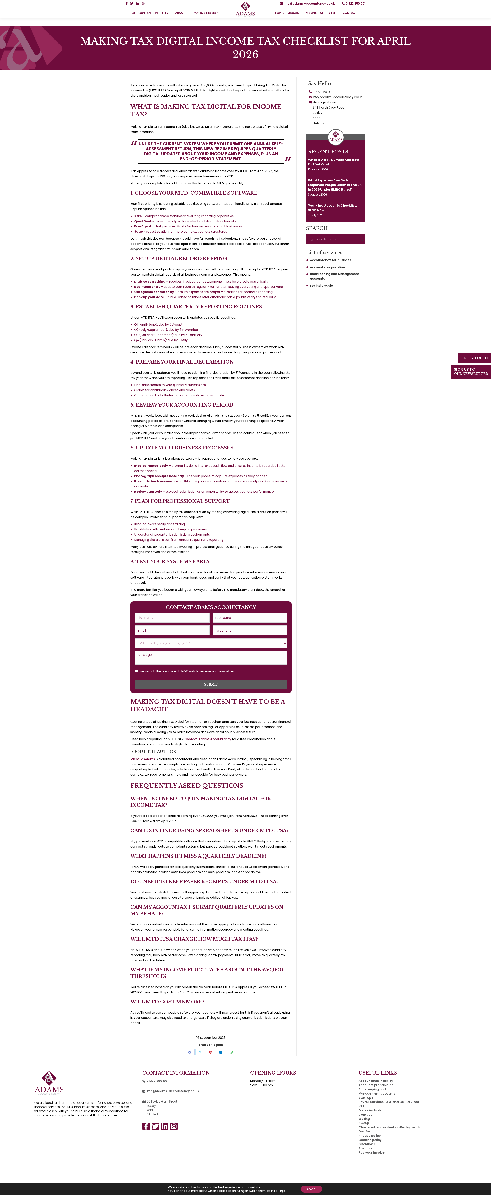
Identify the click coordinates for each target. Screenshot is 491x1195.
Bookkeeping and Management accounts (334, 276)
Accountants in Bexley (375, 1081)
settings (279, 1191)
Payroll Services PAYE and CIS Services (388, 1102)
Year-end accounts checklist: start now (332, 207)
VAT (361, 1106)
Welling (364, 1119)
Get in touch (474, 358)
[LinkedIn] (484, 824)
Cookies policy (370, 1140)
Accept (311, 1189)
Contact (365, 1115)
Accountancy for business (330, 260)
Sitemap (365, 1148)
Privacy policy (369, 1136)
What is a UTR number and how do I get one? (333, 162)
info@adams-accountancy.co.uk (309, 4)
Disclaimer (366, 1144)
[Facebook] (484, 797)
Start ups (365, 1098)
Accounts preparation (327, 267)
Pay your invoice (371, 1153)
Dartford (365, 1131)
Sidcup (363, 1123)
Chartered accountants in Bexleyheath (389, 1127)
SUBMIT (211, 684)
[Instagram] (484, 811)
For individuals (321, 285)
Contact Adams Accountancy (207, 739)
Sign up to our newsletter (471, 372)
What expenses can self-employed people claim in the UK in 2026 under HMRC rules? (335, 185)
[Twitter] (484, 838)
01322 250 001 (355, 4)
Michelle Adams (142, 759)
